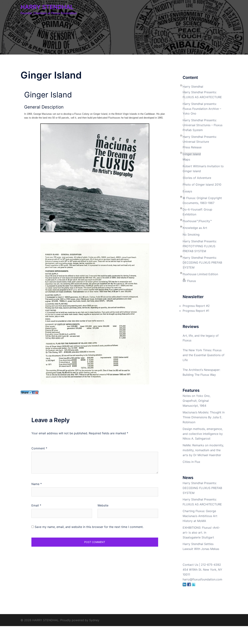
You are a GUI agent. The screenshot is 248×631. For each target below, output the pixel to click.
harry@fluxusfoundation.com (202, 579)
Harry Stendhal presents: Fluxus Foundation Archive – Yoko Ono (202, 108)
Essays (187, 191)
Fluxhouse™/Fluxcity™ (197, 221)
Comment (39, 448)
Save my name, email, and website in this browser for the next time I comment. (89, 527)
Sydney (94, 620)
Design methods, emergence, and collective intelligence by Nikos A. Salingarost (203, 433)
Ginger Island (192, 154)
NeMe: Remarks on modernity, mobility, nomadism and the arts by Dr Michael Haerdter (203, 450)
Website (102, 505)
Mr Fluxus (189, 281)
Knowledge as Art (195, 228)
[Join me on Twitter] (193, 584)
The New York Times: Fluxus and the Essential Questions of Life (203, 355)
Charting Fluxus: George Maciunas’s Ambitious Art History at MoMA (200, 516)
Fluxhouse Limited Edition (200, 274)
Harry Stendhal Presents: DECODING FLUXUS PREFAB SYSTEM (202, 262)
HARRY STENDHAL (47, 7)
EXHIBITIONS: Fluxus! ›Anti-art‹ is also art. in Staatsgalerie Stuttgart (201, 532)
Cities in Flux (191, 462)
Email (36, 505)
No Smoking (191, 234)
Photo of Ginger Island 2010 (202, 184)
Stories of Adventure (197, 178)
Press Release (192, 147)
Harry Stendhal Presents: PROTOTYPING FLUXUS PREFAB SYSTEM (200, 246)
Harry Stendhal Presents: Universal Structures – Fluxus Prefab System (202, 125)
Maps (186, 159)
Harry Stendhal (193, 86)
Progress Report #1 (196, 311)
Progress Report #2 (196, 306)
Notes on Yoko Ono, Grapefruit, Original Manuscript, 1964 (196, 400)
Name (36, 484)
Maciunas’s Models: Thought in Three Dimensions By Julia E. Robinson (204, 417)
